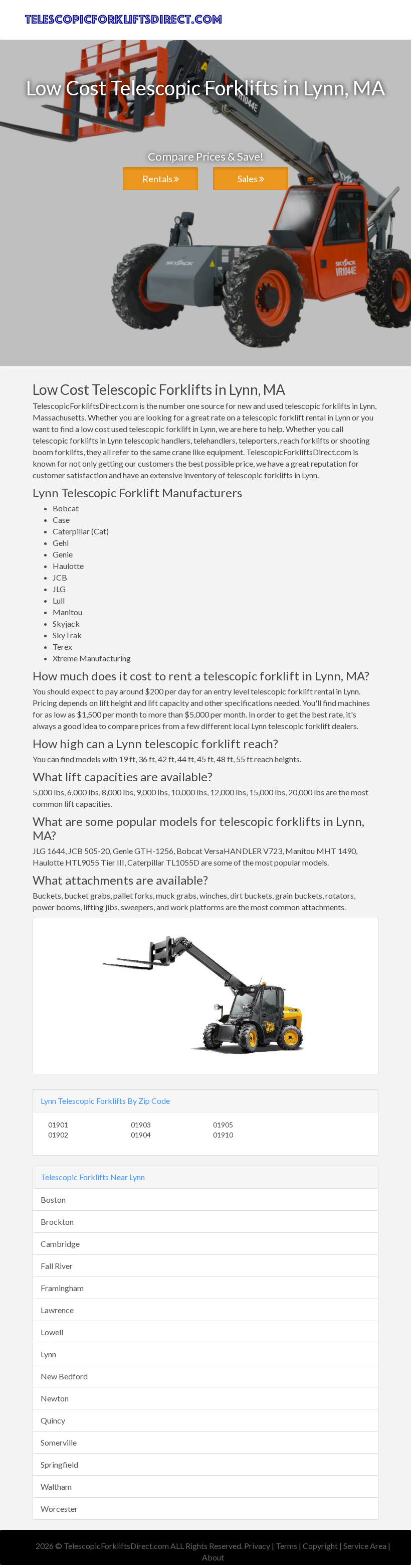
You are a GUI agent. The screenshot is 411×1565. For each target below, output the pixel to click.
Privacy (257, 1545)
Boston (53, 1199)
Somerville (59, 1442)
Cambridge (60, 1243)
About (213, 1557)
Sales (248, 178)
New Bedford (64, 1376)
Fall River (57, 1265)
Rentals (158, 178)
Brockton (57, 1221)
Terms (286, 1545)
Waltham (56, 1486)
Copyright (320, 1545)
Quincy (53, 1420)
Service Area (364, 1545)
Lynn (48, 1354)
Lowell (52, 1332)
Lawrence (57, 1310)
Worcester (59, 1508)
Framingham (62, 1288)
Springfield (59, 1464)
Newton (55, 1398)
